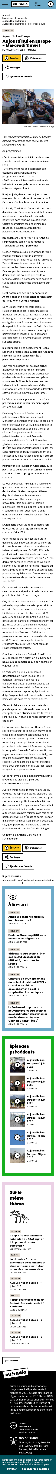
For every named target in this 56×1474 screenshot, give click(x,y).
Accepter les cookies (35, 1469)
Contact (22, 1423)
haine (50, 880)
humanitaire (40, 880)
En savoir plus (41, 1464)
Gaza (24, 880)
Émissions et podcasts (14, 18)
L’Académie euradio (29, 1429)
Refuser (12, 1469)
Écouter (14, 58)
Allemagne (8, 880)
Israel (30, 880)
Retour (14, 1360)
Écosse (18, 880)
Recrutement (25, 1426)
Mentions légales (27, 1432)
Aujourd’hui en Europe (14, 20)
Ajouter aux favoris (21, 76)
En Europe (8, 30)
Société (14, 1255)
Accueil (6, 15)
